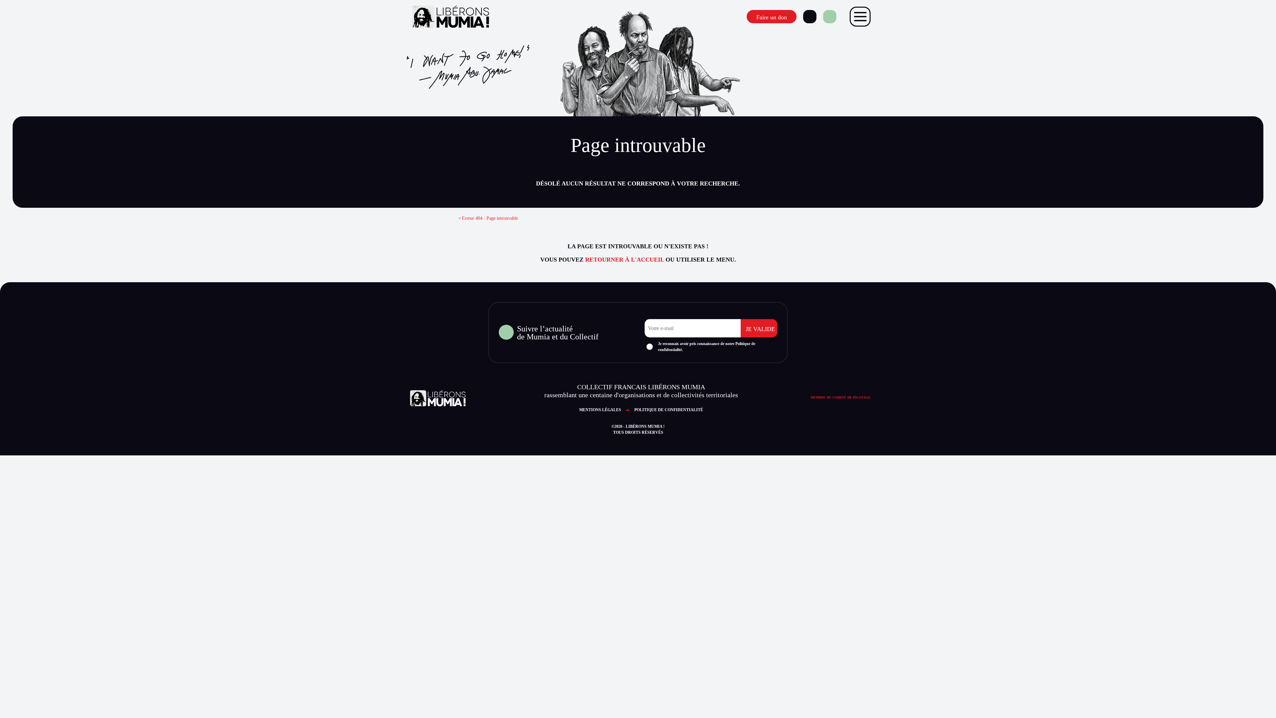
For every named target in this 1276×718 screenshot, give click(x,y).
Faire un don (771, 17)
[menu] (860, 17)
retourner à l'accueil (624, 259)
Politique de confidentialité (668, 410)
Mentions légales (600, 410)
